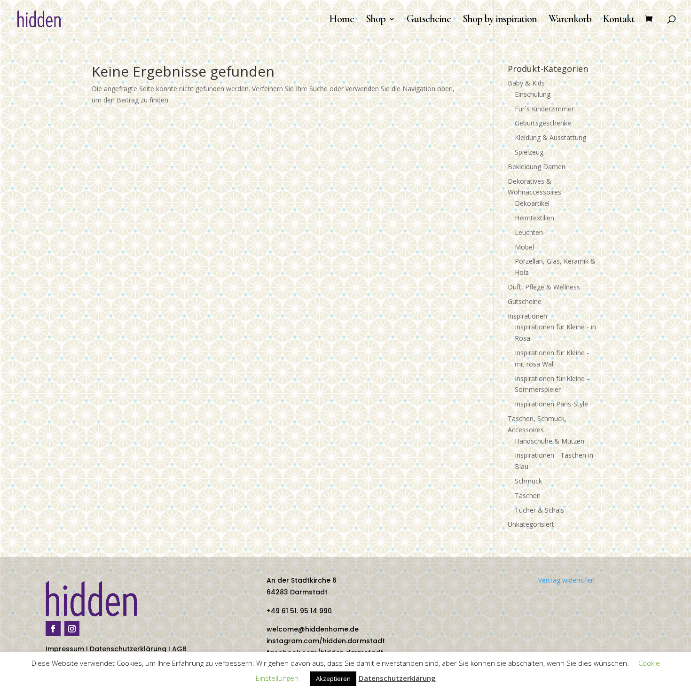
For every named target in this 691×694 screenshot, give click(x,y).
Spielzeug (529, 152)
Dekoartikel (532, 203)
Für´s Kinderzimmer (544, 108)
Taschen (528, 495)
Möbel (524, 246)
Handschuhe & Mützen (549, 441)
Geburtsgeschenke (543, 122)
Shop (375, 20)
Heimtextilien (534, 217)
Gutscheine (429, 20)
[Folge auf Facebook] (53, 628)
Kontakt (619, 20)
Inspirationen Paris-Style (551, 403)
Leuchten (529, 232)
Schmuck (528, 480)
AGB (179, 649)
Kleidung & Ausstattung (550, 137)
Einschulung (532, 94)
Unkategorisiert (531, 524)
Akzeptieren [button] (333, 678)
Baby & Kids (526, 82)
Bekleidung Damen (536, 166)
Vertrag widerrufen (566, 580)
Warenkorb (570, 20)
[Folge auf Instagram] (71, 628)
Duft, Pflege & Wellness (544, 286)
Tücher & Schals (539, 510)
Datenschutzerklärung (128, 649)
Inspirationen (527, 316)
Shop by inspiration (500, 20)
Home (341, 20)
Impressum (65, 649)
